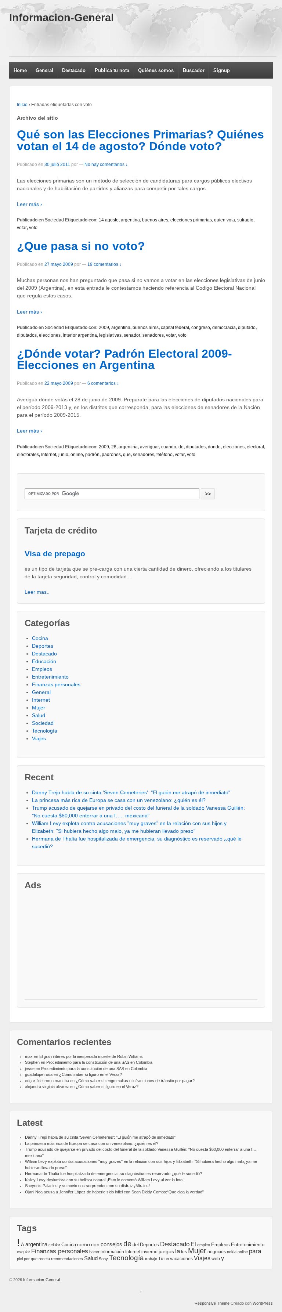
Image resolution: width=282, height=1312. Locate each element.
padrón (92, 454)
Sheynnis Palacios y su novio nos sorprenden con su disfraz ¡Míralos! (87, 1185)
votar (22, 227)
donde (214, 446)
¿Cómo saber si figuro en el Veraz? (90, 1074)
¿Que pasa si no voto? (81, 246)
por (27, 1259)
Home (20, 70)
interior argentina (80, 335)
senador (132, 335)
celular (54, 1245)
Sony (103, 1259)
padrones (111, 454)
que (127, 454)
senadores (153, 335)
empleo (203, 1245)
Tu (160, 1258)
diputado (247, 327)
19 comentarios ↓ (104, 264)
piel (20, 1259)
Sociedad (54, 220)
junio (63, 454)
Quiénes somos (156, 70)
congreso (200, 327)
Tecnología (44, 731)
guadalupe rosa (39, 1074)
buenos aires (155, 220)
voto (33, 227)
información (112, 1252)
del (136, 1244)
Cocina (40, 638)
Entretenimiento (50, 677)
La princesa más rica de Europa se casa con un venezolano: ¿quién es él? (119, 800)
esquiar (23, 1252)
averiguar (149, 446)
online (76, 454)
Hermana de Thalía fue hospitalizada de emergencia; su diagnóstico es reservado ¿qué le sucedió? (113, 1173)
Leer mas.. (37, 592)
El (193, 1244)
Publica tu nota (112, 70)
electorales (28, 454)
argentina (130, 220)
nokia (231, 1252)
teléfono (164, 454)
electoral (255, 446)
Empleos (42, 669)
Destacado (74, 70)
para (255, 1251)
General (44, 70)
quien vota (224, 220)
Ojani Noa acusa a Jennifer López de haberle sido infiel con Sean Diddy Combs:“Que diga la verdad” (114, 1192)
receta (44, 1259)
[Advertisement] (142, 39)
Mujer (38, 708)
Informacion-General (61, 18)
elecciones (50, 335)
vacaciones (181, 1258)
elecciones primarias (191, 220)
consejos (111, 1244)
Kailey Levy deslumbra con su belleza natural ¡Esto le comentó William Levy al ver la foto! (104, 1180)
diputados (27, 335)
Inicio (22, 104)
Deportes (42, 646)
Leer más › (29, 204)
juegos (166, 1251)
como (83, 1244)
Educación (44, 661)
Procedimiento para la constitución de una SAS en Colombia (99, 1062)
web (216, 1259)
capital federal (175, 327)
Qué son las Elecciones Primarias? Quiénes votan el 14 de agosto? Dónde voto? (140, 140)
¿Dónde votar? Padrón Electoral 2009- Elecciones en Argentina (124, 359)
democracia (224, 327)
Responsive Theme (212, 1303)
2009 (104, 327)
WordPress (263, 1303)
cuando (168, 446)
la (177, 1251)
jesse (30, 1068)
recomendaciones (67, 1259)
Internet (48, 454)
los (184, 1251)
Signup (221, 70)
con (95, 1244)
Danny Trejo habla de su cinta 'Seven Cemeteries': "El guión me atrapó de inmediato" (131, 792)
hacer (94, 1252)
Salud (38, 715)
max (29, 1056)
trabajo (151, 1259)
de (181, 446)
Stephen (32, 1062)
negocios (216, 1251)
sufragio (245, 220)
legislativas (110, 335)
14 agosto (109, 220)
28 (113, 446)
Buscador (194, 70)
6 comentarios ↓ (103, 383)
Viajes (39, 738)
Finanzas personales (56, 684)
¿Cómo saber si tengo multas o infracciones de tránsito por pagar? (135, 1080)
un (166, 1259)
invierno (149, 1251)
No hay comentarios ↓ (106, 164)
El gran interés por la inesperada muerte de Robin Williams (91, 1056)
